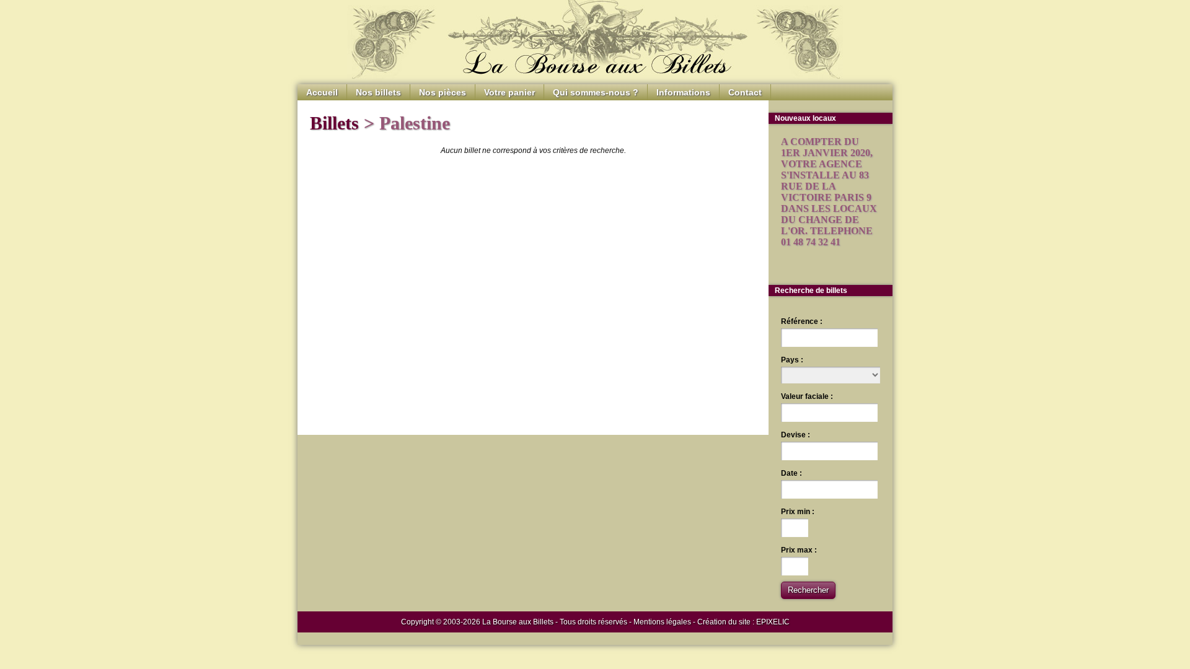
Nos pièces (442, 92)
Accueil (322, 92)
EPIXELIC (773, 622)
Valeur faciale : (807, 396)
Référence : (801, 321)
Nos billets (378, 92)
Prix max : (799, 550)
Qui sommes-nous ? (595, 92)
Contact (745, 92)
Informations (683, 92)
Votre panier (509, 92)
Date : (791, 473)
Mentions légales (662, 622)
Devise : (795, 435)
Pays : (792, 360)
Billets (334, 123)
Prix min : (797, 511)
